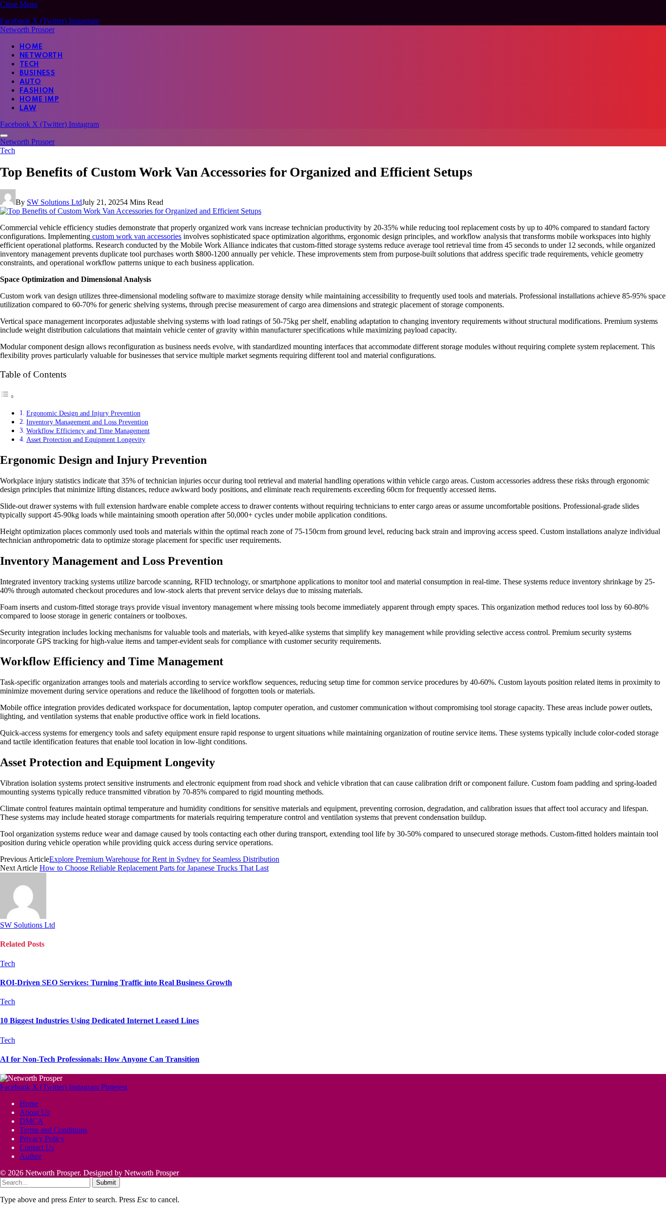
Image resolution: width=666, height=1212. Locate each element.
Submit (106, 1182)
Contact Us (37, 1147)
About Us (35, 1112)
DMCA (31, 1121)
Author (30, 1156)
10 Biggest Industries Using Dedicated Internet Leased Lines (99, 1020)
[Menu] (4, 135)
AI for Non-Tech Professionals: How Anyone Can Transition (99, 1059)
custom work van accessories (135, 236)
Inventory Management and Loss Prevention (87, 422)
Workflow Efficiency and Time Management (88, 431)
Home (31, 46)
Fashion (37, 90)
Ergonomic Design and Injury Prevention (83, 413)
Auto (30, 82)
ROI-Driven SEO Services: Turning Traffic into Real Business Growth (116, 982)
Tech (29, 64)
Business (37, 73)
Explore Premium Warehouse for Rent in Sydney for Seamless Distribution (164, 859)
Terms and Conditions (53, 1130)
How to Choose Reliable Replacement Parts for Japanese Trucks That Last (154, 868)
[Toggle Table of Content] (7, 396)
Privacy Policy (42, 1138)
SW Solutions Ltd (54, 202)
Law (28, 108)
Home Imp (39, 99)
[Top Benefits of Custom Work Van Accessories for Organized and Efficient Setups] (130, 211)
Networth (41, 55)
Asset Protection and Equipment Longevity (85, 439)
